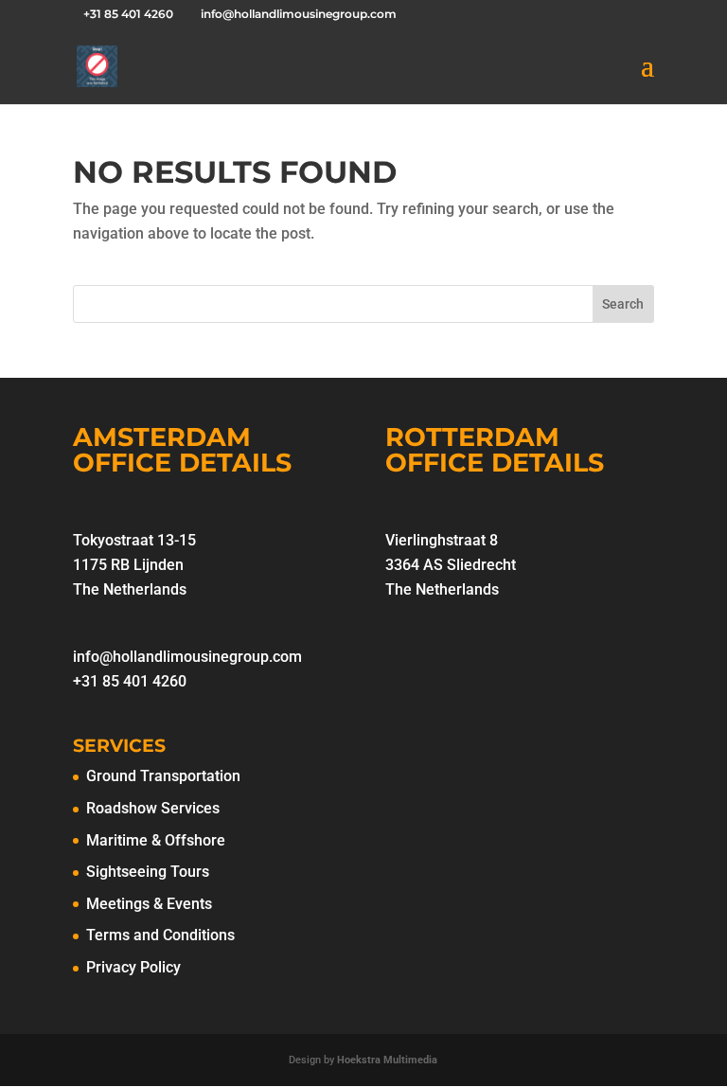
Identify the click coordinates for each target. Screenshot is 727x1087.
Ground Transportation (163, 776)
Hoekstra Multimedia (387, 1060)
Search (623, 304)
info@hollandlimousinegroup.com (187, 657)
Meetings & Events (149, 904)
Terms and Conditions (160, 935)
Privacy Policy (133, 967)
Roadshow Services (153, 808)
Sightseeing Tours (147, 872)
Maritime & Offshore (155, 840)
